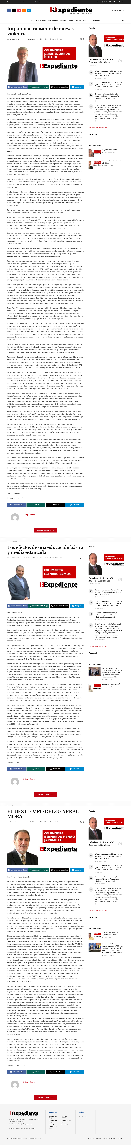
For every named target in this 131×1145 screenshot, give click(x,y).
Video (71, 20)
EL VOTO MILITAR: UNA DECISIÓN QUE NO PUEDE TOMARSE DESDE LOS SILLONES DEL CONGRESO (108, 85)
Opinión (63, 20)
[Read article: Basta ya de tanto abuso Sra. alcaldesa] (95, 164)
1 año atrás (107, 937)
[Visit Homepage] (72, 10)
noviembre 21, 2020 (29, 39)
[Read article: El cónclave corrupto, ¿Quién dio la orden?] (95, 935)
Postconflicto (66, 1120)
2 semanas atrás (109, 152)
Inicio (31, 20)
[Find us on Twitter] (14, 10)
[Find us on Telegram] (29, 10)
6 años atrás (108, 165)
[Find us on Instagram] (19, 10)
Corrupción (53, 20)
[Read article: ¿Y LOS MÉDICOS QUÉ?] (95, 687)
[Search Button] (123, 20)
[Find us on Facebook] (9, 10)
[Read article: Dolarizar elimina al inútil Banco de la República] (106, 44)
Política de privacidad (13, 2)
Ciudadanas (41, 20)
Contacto (37, 2)
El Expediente (14, 39)
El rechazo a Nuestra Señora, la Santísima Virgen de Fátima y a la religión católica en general (107, 96)
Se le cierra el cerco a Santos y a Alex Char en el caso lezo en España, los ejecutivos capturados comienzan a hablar (112, 672)
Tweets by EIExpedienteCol (98, 127)
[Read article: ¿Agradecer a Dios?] (95, 153)
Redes (78, 20)
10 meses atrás (108, 955)
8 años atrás (108, 679)
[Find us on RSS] (24, 10)
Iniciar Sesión (119, 10)
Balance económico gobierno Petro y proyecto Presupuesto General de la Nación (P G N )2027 (108, 73)
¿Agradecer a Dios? (109, 150)
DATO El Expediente (91, 20)
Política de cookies (28, 2)
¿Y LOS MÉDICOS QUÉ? (111, 684)
